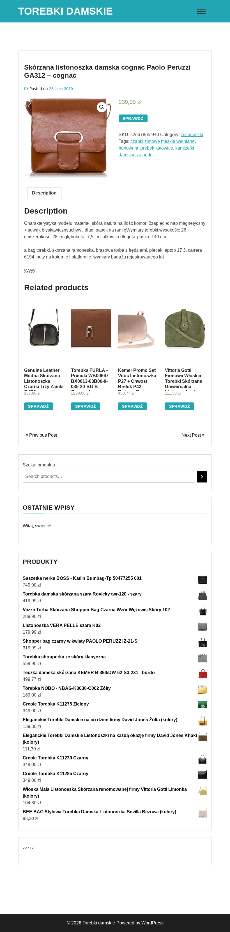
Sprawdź (133, 118)
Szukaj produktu (39, 464)
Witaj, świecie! (37, 525)
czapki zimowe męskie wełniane (162, 141)
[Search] (202, 477)
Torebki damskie (65, 11)
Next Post (191, 435)
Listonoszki (192, 134)
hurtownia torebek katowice (146, 148)
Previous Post (42, 435)
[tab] (44, 193)
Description (44, 193)
